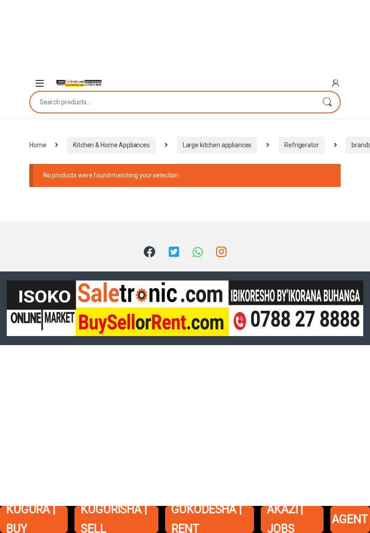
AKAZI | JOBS (285, 519)
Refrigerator (301, 145)
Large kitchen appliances (217, 145)
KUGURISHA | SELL (114, 519)
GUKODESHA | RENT (206, 519)
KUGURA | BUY (31, 519)
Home (37, 145)
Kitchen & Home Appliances (111, 145)
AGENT (350, 519)
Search (327, 102)
